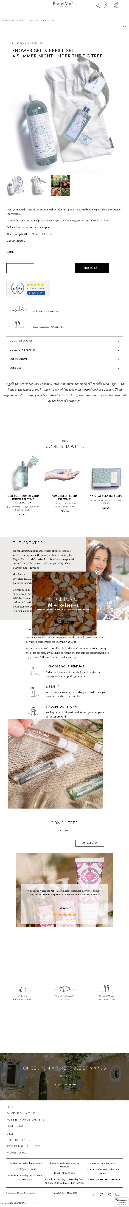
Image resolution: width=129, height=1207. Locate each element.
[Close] (97, 572)
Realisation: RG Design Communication (21, 1193)
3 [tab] (62, 941)
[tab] (64, 1039)
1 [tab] (56, 941)
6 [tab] (72, 941)
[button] (92, 268)
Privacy (28, 1203)
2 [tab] (59, 941)
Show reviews (36, 293)
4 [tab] (66, 941)
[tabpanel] (64, 891)
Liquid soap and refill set (28, 44)
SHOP (10, 1107)
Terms (35, 1203)
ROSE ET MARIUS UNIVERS (25, 1119)
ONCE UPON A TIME (20, 1113)
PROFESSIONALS (18, 1126)
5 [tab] (69, 941)
